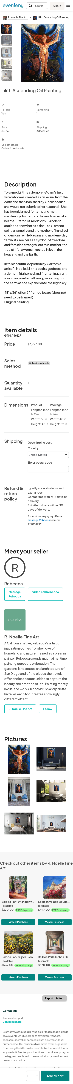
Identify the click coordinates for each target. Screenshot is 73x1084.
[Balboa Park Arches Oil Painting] (55, 955)
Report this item (54, 998)
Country (33, 448)
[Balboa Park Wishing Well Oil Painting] (18, 900)
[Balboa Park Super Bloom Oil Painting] (18, 955)
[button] (37, 6)
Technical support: (13, 1019)
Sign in (57, 5)
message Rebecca (39, 520)
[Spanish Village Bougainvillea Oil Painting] (55, 900)
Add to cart (55, 1076)
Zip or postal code (40, 462)
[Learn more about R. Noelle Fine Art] (15, 619)
